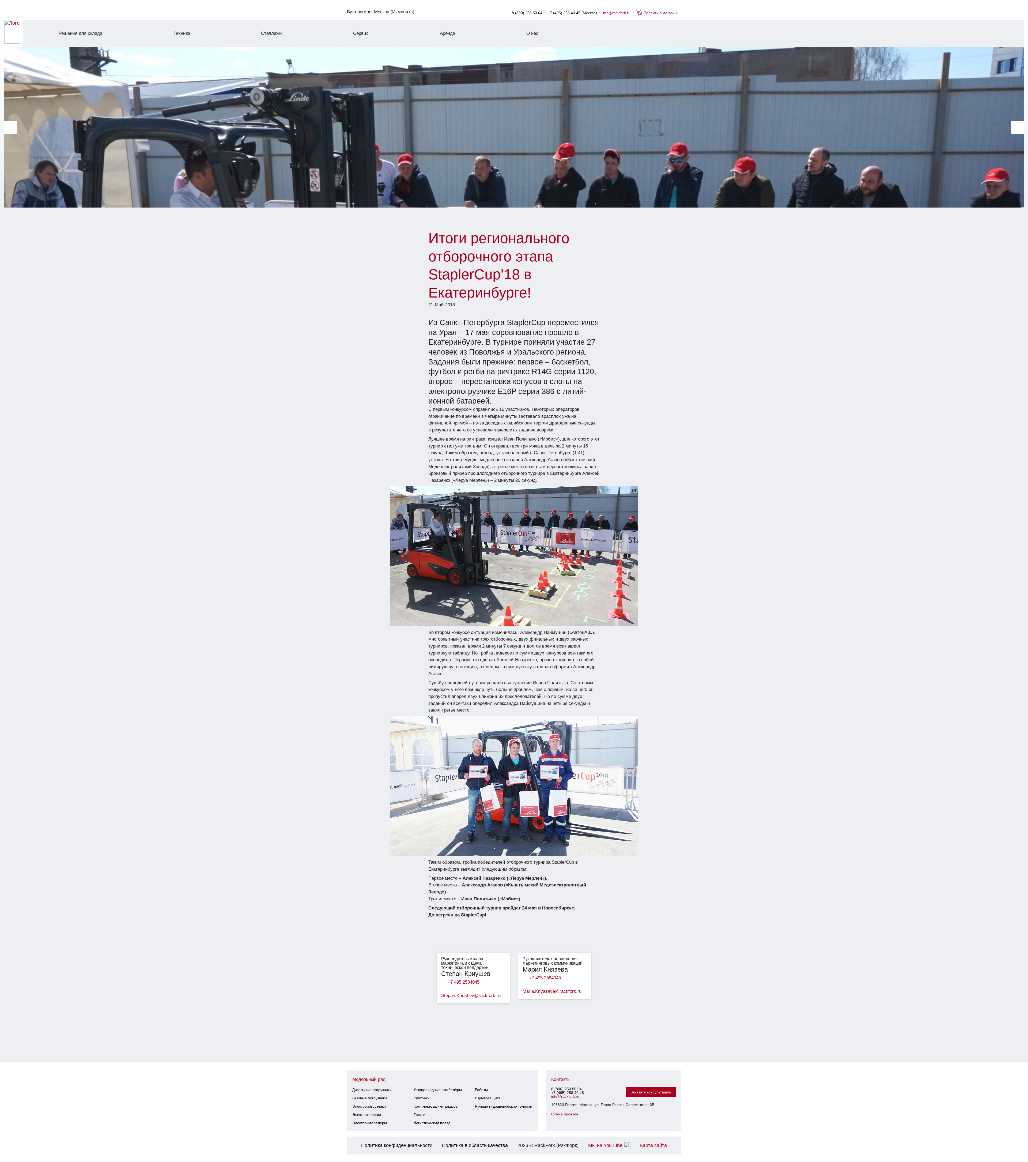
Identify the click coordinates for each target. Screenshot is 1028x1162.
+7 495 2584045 (463, 982)
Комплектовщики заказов (436, 1106)
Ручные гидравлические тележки (503, 1106)
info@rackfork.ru (616, 13)
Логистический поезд (432, 1123)
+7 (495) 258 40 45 (564, 13)
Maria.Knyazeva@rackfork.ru (552, 991)
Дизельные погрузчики (372, 1090)
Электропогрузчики (369, 1106)
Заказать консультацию (650, 1092)
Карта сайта (653, 1145)
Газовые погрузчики (369, 1098)
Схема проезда (564, 1114)
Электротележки (366, 1114)
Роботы (481, 1090)
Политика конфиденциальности (396, 1145)
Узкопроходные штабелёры (438, 1090)
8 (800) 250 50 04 (527, 13)
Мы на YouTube (606, 1145)
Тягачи (419, 1114)
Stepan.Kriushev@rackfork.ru (471, 995)
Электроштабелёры (369, 1123)
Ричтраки (422, 1098)
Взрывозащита (488, 1098)
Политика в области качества (475, 1145)
